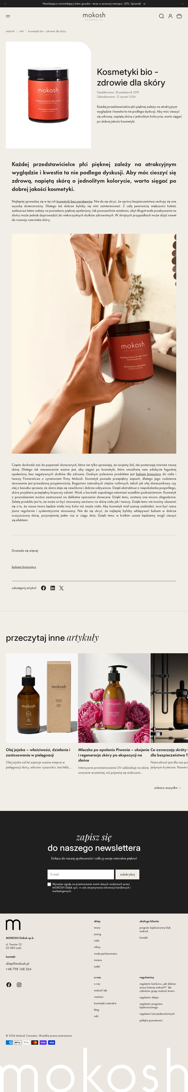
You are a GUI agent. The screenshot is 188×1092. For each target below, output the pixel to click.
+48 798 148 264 (18, 969)
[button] (161, 16)
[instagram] (19, 985)
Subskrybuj (127, 874)
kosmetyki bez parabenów (75, 201)
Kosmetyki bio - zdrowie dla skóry (47, 31)
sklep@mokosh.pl (17, 963)
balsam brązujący (148, 474)
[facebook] (9, 985)
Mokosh (10, 31)
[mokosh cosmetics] (94, 16)
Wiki (21, 31)
